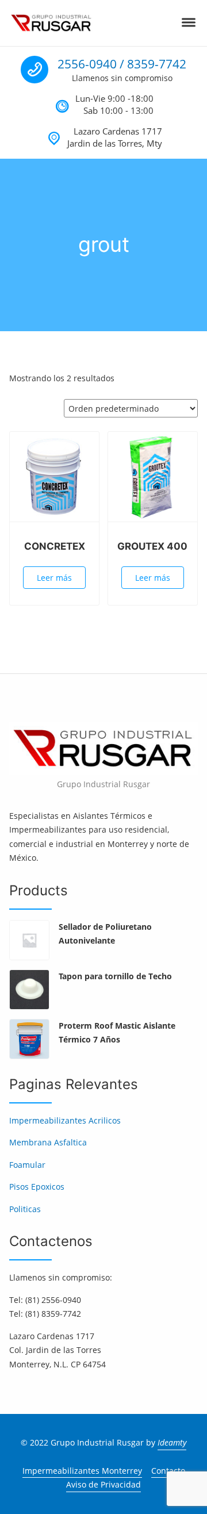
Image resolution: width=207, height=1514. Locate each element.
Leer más (54, 577)
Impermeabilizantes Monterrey (82, 1470)
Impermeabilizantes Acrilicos (65, 1120)
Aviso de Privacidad (103, 1484)
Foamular (27, 1164)
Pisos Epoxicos (36, 1186)
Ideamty (172, 1442)
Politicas (25, 1208)
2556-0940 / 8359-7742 (121, 64)
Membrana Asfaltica (48, 1142)
